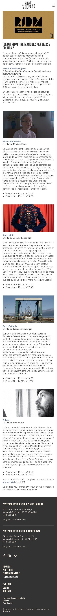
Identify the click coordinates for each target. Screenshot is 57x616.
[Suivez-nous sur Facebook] (4, 556)
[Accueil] (28, 5)
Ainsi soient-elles (12, 141)
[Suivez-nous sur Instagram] (9, 556)
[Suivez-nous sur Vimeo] (15, 556)
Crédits (6, 601)
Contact (7, 591)
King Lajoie (8, 235)
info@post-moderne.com (14, 520)
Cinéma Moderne (11, 573)
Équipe (6, 588)
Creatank (6, 611)
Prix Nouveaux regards (15, 68)
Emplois (7, 584)
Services (7, 567)
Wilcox (6, 420)
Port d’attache (10, 326)
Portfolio (8, 570)
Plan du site (7, 603)
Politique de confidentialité (14, 598)
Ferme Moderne (11, 577)
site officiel (9, 482)
